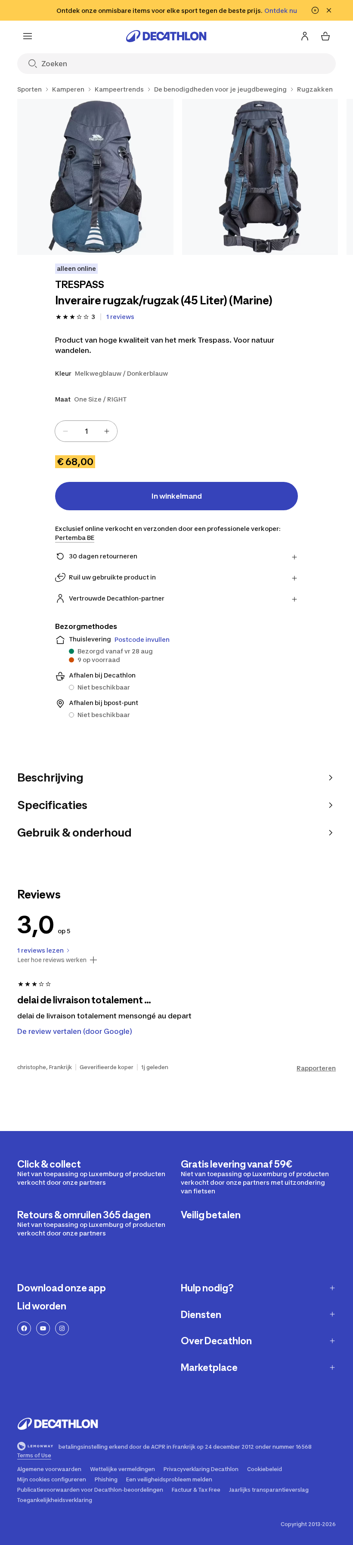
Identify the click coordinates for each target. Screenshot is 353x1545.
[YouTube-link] (43, 1328)
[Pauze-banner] (315, 10)
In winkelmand (177, 496)
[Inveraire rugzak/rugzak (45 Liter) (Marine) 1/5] (95, 177)
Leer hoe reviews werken (52, 959)
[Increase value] (106, 431)
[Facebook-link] (24, 1328)
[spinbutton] (86, 431)
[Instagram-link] (62, 1328)
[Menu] (27, 36)
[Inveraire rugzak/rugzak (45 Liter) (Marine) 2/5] (260, 177)
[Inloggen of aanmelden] (304, 36)
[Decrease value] (65, 431)
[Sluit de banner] (329, 10)
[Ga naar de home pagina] (166, 36)
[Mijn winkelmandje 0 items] (325, 36)
